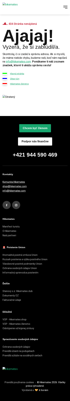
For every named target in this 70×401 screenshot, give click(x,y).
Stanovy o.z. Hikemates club (18, 291)
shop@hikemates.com (15, 186)
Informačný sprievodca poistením (20, 272)
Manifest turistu (11, 226)
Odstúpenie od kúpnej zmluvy (18, 328)
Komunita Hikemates (14, 182)
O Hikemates (9, 231)
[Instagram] (16, 205)
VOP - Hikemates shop (15, 319)
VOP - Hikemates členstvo (16, 324)
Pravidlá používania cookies (19, 382)
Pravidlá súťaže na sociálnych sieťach (22, 355)
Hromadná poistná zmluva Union (20, 255)
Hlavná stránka (17, 74)
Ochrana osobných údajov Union (20, 268)
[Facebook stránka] (7, 205)
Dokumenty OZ (11, 295)
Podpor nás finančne (35, 141)
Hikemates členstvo (19, 84)
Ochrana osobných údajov (16, 346)
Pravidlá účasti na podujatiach (18, 351)
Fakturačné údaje (12, 300)
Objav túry (14, 79)
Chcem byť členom (35, 128)
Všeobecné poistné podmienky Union (22, 263)
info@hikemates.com (18, 61)
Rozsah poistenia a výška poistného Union (25, 259)
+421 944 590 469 (35, 155)
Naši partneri (9, 235)
